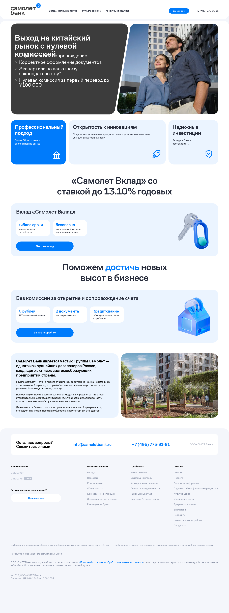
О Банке (178, 472)
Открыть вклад (45, 246)
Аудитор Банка (182, 493)
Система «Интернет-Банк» (145, 498)
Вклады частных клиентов (63, 10)
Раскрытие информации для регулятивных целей (36, 553)
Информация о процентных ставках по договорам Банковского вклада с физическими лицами (164, 545)
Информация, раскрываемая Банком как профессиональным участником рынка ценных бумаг (60, 545)
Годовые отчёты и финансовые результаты (196, 488)
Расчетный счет (139, 472)
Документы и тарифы (185, 504)
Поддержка (180, 525)
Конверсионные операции (101, 493)
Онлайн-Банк (179, 11)
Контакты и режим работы (188, 520)
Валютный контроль (141, 477)
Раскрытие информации (186, 483)
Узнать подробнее (45, 332)
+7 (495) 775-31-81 (207, 11)
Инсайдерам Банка (184, 498)
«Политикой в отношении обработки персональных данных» (111, 562)
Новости (178, 477)
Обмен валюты (95, 488)
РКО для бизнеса (91, 10)
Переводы (92, 477)
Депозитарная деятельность (102, 498)
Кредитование (94, 483)
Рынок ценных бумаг (98, 504)
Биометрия (180, 509)
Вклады (91, 472)
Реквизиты (179, 514)
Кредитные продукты (117, 10)
